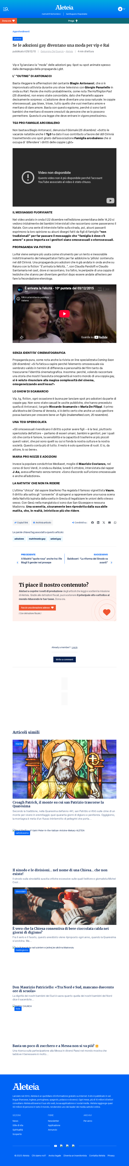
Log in (75, 647)
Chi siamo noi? (39, 1155)
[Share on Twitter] (104, 522)
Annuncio (52, 1129)
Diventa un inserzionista (75, 1155)
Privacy (111, 1155)
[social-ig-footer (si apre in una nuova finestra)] (73, 1146)
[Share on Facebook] (92, 522)
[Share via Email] (109, 522)
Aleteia (69, 51)
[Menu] (21, 9)
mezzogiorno (22, 950)
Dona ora (6, 20)
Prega (71, 20)
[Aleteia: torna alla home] (64, 7)
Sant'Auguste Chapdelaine (76, 14)
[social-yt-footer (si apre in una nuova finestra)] (55, 1146)
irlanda (19, 743)
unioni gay (55, 538)
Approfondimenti (21, 31)
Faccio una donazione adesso (35, 607)
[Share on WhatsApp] (115, 522)
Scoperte (17, 1134)
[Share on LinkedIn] (98, 522)
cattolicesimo (22, 833)
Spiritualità (18, 1129)
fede (18, 1008)
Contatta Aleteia (97, 1155)
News (15, 1121)
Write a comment (64, 659)
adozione (19, 538)
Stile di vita (18, 1125)
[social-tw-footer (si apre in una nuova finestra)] (67, 1146)
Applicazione (54, 1125)
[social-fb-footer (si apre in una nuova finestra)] (61, 1146)
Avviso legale (54, 1155)
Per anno (88, 1121)
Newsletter (53, 1121)
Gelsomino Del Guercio (52, 51)
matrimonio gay (37, 538)
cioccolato (21, 891)
